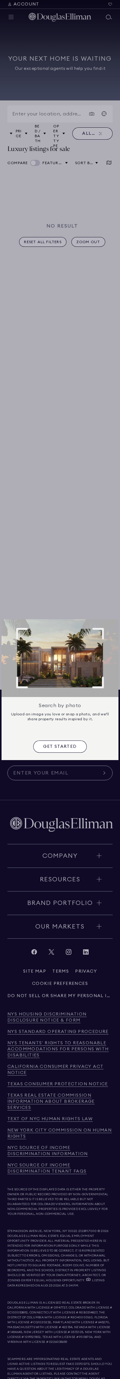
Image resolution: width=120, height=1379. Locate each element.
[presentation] (59, 746)
